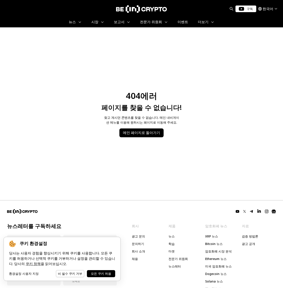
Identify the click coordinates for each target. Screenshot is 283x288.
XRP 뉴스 (211, 236)
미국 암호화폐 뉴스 (218, 266)
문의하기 (138, 244)
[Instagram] (266, 211)
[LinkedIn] (259, 211)
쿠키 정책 (33, 264)
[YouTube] (237, 211)
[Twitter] (244, 211)
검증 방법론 (250, 236)
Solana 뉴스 (214, 281)
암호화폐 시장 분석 (218, 251)
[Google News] (274, 211)
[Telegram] (251, 211)
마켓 (171, 251)
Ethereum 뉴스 (216, 259)
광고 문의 (138, 236)
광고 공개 (248, 244)
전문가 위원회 (178, 259)
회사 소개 (138, 251)
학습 (171, 244)
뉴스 (171, 236)
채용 (135, 259)
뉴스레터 (174, 266)
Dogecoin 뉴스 (216, 274)
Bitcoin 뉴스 (214, 244)
